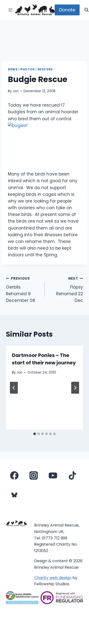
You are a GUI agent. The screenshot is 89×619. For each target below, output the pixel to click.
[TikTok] (72, 475)
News (13, 69)
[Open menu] (10, 10)
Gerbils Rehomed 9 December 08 (20, 289)
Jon (16, 91)
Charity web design (52, 578)
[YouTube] (52, 475)
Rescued (45, 69)
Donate (67, 10)
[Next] (75, 388)
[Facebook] (14, 475)
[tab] (34, 434)
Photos (27, 69)
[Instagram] (33, 475)
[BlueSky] (14, 494)
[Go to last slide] (14, 388)
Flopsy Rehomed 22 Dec (69, 289)
